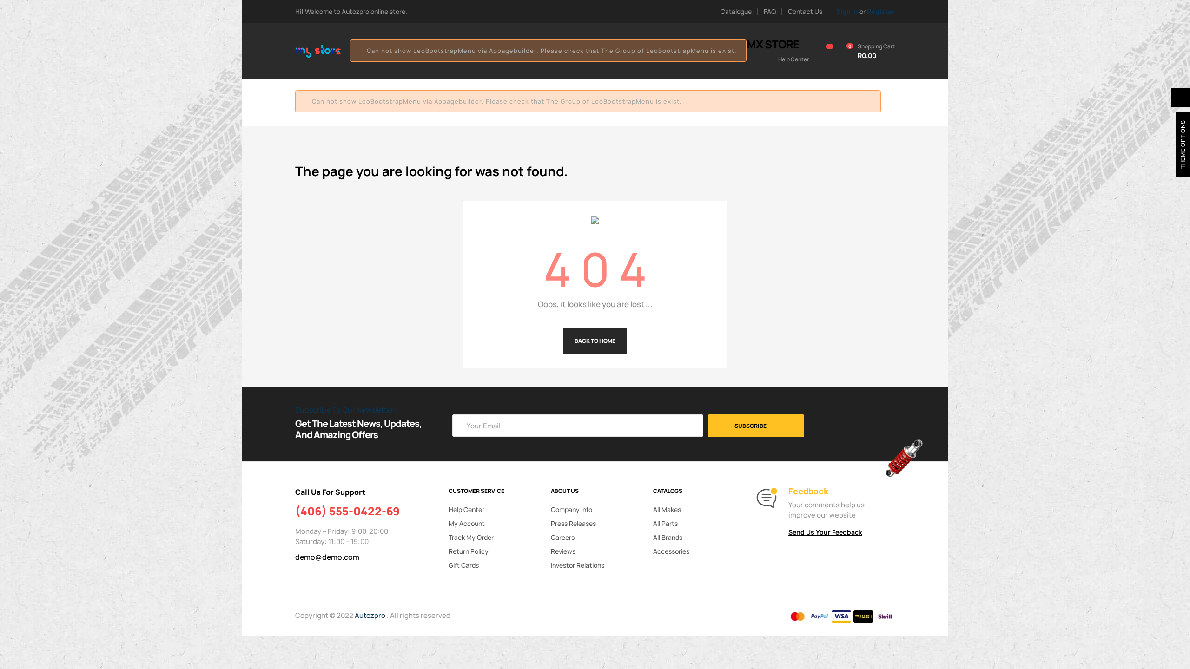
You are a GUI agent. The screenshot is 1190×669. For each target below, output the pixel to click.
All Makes (667, 509)
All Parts (665, 523)
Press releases (573, 523)
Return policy (469, 551)
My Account (467, 523)
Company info (571, 509)
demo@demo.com (327, 557)
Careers (563, 537)
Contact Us (805, 11)
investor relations (577, 565)
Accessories (671, 551)
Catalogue (736, 11)
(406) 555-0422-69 (347, 511)
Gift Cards (464, 565)
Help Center (466, 509)
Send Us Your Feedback (825, 532)
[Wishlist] (824, 51)
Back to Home (595, 341)
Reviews (563, 551)
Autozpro (371, 615)
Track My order (471, 537)
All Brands (667, 537)
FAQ (770, 11)
